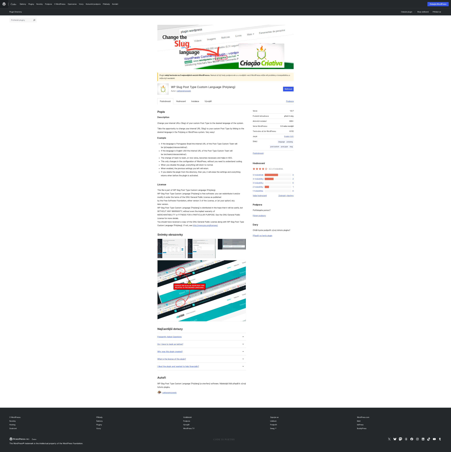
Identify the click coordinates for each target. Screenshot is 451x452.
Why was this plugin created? (170, 351)
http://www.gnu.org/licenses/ (205, 225)
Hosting (12, 425)
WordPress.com (363, 417)
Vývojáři (208, 101)
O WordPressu (15, 417)
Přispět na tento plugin (262, 235)
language (281, 142)
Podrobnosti (165, 101)
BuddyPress (361, 428)
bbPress (360, 425)
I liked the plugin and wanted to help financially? (178, 366)
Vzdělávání (187, 417)
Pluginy (99, 425)
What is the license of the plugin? (171, 359)
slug (291, 146)
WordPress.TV (188, 428)
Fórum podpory (259, 215)
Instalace (195, 101)
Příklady (99, 417)
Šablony (99, 421)
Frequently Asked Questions (169, 337)
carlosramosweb (184, 91)
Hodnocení (181, 101)
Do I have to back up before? (170, 344)
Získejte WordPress (438, 4)
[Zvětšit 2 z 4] (212, 242)
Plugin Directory (15, 12)
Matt (359, 421)
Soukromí (13, 428)
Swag (273, 428)
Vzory (98, 428)
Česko (34, 439)
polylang (290, 142)
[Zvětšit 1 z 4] (182, 242)
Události (273, 421)
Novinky (12, 421)
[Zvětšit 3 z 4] (243, 242)
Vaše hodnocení (260, 195)
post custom (274, 146)
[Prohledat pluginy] (34, 20)
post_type (284, 146)
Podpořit (273, 425)
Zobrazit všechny (286, 195)
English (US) (289, 136)
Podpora (290, 101)
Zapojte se (274, 417)
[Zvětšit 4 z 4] (243, 263)
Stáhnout (288, 89)
